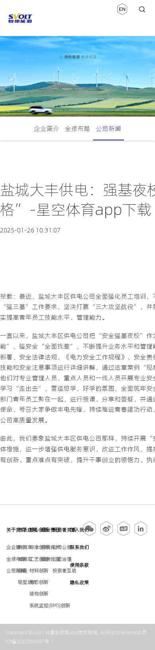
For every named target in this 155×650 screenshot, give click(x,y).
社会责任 (50, 529)
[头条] (124, 535)
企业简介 (46, 128)
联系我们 (79, 547)
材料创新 (38, 570)
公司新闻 (108, 128)
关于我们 (15, 529)
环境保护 (50, 547)
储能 (22, 570)
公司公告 (62, 547)
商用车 (25, 559)
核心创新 (38, 529)
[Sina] (106, 535)
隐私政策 (79, 582)
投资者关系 (64, 529)
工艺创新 (38, 559)
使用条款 (79, 565)
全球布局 (77, 128)
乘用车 (25, 547)
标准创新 (38, 547)
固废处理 (50, 559)
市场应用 (27, 529)
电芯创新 (38, 582)
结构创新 (38, 593)
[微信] (90, 535)
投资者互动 (64, 570)
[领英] (141, 535)
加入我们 (79, 529)
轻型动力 (27, 582)
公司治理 (62, 559)
